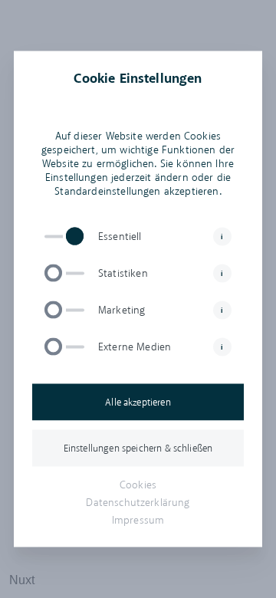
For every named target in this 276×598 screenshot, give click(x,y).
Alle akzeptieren (138, 402)
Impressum (138, 520)
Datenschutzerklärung (137, 502)
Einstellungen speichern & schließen (138, 448)
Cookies (138, 484)
